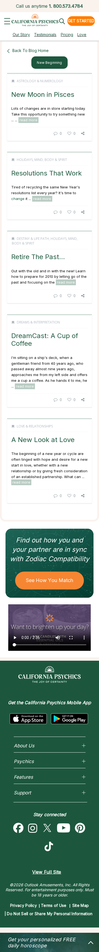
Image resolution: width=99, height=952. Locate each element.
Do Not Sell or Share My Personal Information (49, 913)
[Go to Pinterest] (80, 828)
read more (28, 120)
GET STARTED (81, 20)
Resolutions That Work (46, 173)
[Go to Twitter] (47, 828)
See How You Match (49, 580)
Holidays (25, 159)
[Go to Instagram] (32, 828)
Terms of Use (54, 905)
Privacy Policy (23, 905)
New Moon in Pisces (42, 94)
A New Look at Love (43, 440)
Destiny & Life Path (33, 238)
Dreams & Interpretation (38, 322)
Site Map (80, 905)
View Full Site (46, 872)
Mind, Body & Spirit (50, 159)
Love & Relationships (35, 426)
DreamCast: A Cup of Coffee (44, 339)
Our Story (21, 34)
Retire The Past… (38, 257)
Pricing (67, 34)
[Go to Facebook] (18, 828)
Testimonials (45, 34)
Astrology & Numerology (40, 81)
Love (81, 34)
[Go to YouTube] (64, 828)
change (17, 198)
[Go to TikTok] (50, 847)
